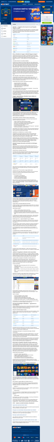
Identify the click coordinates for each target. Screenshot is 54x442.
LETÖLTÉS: (2, 1)
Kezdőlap (24, 4)
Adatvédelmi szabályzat (32, 429)
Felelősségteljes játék (16, 431)
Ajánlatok (27, 1)
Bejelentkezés (49, 1)
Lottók (4, 33)
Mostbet (31, 431)
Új (3, 20)
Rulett (4, 28)
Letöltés (37, 24)
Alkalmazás (30, 4)
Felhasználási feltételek (25, 431)
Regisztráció (41, 1)
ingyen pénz (19, 1)
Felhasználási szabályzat (23, 429)
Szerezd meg (46, 12)
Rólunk (17, 429)
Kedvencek (5, 23)
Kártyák (4, 31)
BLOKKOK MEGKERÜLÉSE (12, 1)
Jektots (4, 36)
